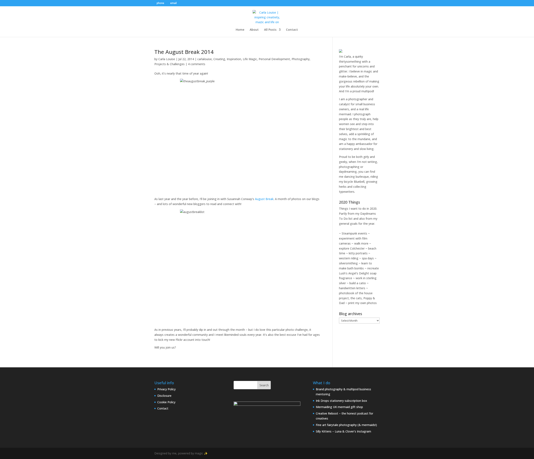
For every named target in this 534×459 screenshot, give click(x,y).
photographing (349, 167)
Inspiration (234, 59)
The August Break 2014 (184, 52)
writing (372, 162)
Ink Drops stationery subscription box (341, 401)
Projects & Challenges (169, 64)
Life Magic (250, 59)
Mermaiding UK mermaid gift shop (339, 407)
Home (240, 30)
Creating (219, 59)
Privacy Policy (166, 389)
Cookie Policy (166, 402)
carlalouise (204, 59)
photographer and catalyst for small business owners (357, 104)
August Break (264, 199)
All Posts (270, 30)
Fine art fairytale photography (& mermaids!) (346, 425)
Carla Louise (166, 59)
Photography (301, 59)
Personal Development (274, 59)
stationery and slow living (356, 149)
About (254, 30)
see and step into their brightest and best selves (356, 129)
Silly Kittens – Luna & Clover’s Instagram (343, 431)
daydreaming (348, 172)
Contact (292, 30)
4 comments (196, 64)
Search (264, 385)
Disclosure (164, 396)
